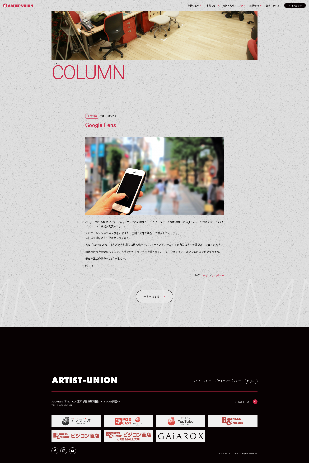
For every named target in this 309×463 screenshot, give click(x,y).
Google (205, 275)
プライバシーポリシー (228, 380)
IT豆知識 (92, 116)
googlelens (218, 275)
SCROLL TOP (242, 402)
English (251, 381)
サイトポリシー (202, 380)
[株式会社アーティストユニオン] (19, 6)
